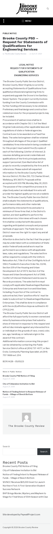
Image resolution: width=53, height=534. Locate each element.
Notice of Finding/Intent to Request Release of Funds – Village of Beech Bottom (24, 393)
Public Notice (10, 33)
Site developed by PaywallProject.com (21, 514)
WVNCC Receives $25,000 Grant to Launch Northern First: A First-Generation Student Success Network (24, 485)
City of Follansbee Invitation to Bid (18, 384)
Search (6, 446)
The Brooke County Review (15, 54)
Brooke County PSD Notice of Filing (19, 376)
